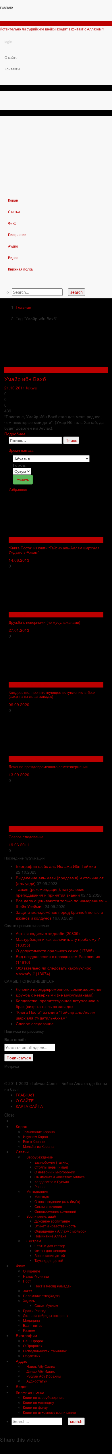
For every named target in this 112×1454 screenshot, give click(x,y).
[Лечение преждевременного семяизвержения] (52, 734)
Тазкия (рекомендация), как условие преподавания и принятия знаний (50, 892)
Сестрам (33, 1240)
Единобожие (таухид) (51, 1162)
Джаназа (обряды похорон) (45, 1315)
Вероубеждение (39, 1156)
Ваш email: (15, 1039)
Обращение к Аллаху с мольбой (60, 1231)
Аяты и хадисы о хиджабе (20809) (48, 933)
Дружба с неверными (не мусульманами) (44, 622)
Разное (40, 1186)
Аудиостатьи (36, 1380)
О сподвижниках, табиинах (29, 370)
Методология (37, 1191)
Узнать (23, 479)
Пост (27, 1281)
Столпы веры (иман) (51, 1167)
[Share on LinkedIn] (16, 1448)
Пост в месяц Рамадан (53, 1285)
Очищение (31, 1270)
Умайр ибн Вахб (25, 379)
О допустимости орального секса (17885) (55, 950)
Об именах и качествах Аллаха (59, 1176)
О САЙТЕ (25, 1100)
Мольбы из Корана (38, 1146)
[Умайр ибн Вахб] (47, 345)
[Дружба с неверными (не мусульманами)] (52, 589)
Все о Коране (34, 1141)
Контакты (12, 68)
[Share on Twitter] (8, 1448)
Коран (12, 200)
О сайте (11, 57)
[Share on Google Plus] (30, 1448)
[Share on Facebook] (1, 1448)
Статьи (13, 211)
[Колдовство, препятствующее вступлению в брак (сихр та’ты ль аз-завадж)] (52, 660)
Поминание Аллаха (50, 1235)
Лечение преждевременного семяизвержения (48, 766)
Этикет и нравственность (55, 1225)
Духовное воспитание (52, 1221)
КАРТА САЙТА (29, 1106)
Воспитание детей (49, 1255)
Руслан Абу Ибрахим (43, 1376)
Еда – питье (33, 1325)
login (8, 41)
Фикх (11, 223)
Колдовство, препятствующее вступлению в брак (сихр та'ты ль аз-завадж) (57, 1003)
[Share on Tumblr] (23, 1448)
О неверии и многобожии (54, 1171)
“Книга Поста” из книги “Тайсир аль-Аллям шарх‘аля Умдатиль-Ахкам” (54, 550)
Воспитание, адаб (41, 1216)
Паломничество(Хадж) (41, 1295)
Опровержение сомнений (55, 1211)
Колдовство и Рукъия (28, 685)
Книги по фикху (35, 1407)
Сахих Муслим (46, 1305)
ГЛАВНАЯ (25, 1095)
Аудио (12, 246)
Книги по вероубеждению (43, 1397)
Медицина (31, 1320)
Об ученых (31, 1355)
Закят (27, 1290)
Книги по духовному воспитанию (49, 1412)
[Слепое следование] (52, 804)
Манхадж (17, 614)
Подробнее (15, 434)
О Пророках (32, 1345)
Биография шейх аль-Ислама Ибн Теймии (56, 866)
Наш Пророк (33, 1340)
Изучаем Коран (35, 1136)
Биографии (16, 234)
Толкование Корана (39, 1131)
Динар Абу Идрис (25, 540)
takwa (31, 388)
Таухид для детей (48, 1260)
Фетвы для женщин (50, 1250)
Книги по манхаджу (38, 1402)
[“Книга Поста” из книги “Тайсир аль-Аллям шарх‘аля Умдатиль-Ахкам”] (52, 515)
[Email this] (51, 1448)
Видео (12, 257)
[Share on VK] (44, 1448)
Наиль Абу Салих (25, 829)
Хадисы (29, 1300)
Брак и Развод (34, 1310)
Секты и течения (48, 1206)
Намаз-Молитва (36, 1276)
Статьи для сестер (49, 1245)
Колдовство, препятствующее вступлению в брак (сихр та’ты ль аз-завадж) (52, 694)
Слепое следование (26, 836)
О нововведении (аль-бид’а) (57, 1201)
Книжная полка (20, 269)
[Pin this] (37, 1448)
